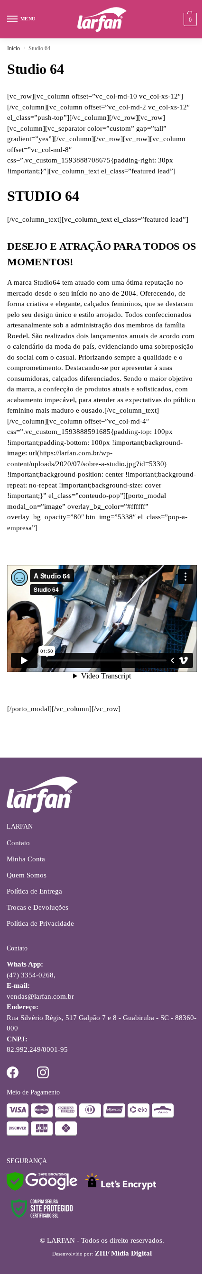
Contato (18, 843)
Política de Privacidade (40, 923)
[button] (189, 19)
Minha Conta (26, 859)
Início (13, 48)
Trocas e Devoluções (37, 907)
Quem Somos (26, 875)
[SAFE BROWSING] (42, 1188)
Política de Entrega (34, 891)
